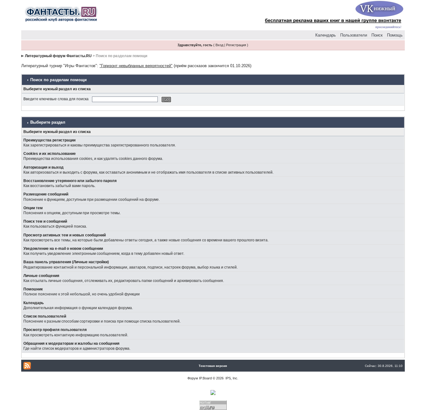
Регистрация (236, 45)
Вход (219, 45)
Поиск (377, 35)
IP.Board (205, 378)
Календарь (325, 35)
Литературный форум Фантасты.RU (58, 56)
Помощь (395, 35)
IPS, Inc (231, 378)
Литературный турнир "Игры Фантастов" (59, 65)
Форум (192, 378)
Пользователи (353, 35)
